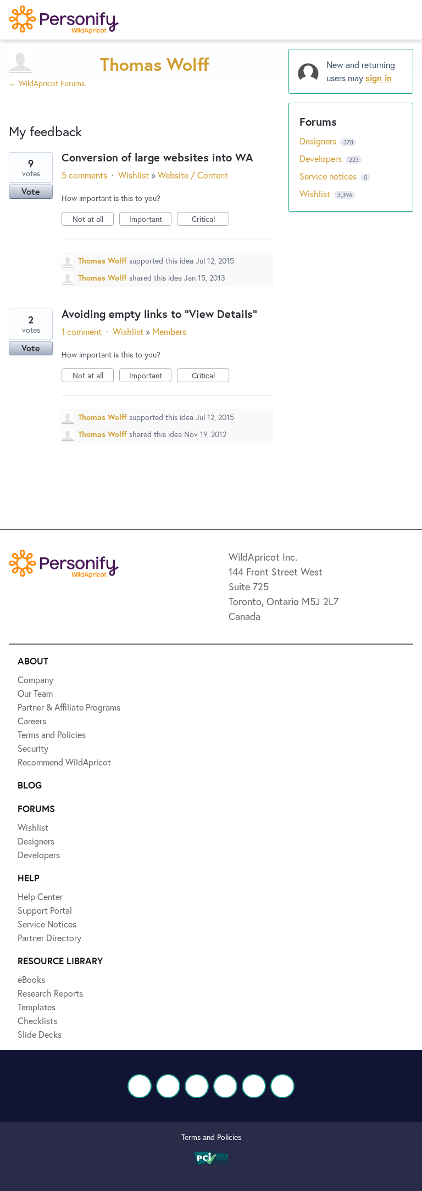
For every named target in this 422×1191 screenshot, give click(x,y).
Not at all (93, 220)
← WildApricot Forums (47, 83)
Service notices (329, 176)
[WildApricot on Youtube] (225, 1086)
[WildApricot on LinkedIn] (197, 1086)
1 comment (82, 331)
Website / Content (193, 175)
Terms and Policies (211, 1137)
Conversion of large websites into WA (157, 157)
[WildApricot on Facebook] (139, 1086)
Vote (30, 191)
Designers (318, 141)
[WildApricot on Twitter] (168, 1086)
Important (150, 220)
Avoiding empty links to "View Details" (159, 313)
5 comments (84, 175)
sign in (378, 77)
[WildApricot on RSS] (282, 1086)
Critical (210, 220)
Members (169, 331)
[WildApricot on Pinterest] (254, 1086)
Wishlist (133, 175)
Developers (321, 158)
